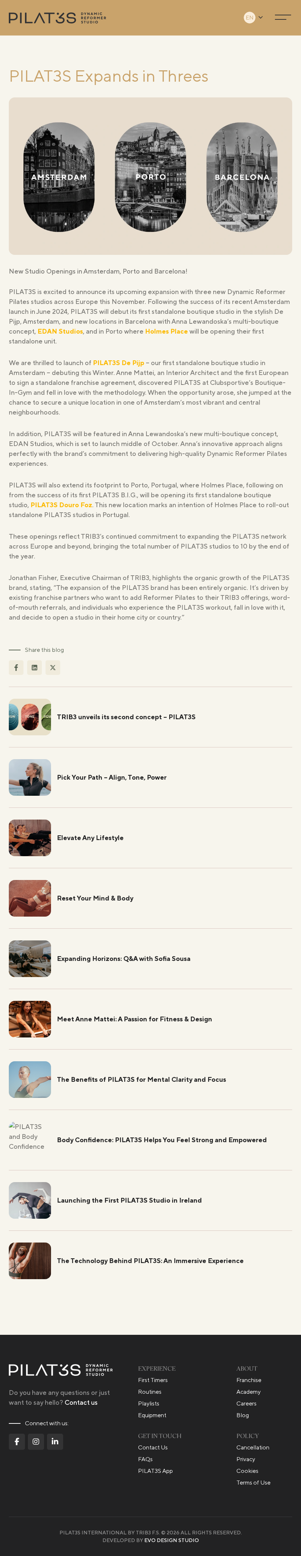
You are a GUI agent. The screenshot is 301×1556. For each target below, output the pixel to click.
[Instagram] (36, 1442)
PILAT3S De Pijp (118, 363)
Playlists (148, 1403)
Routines (150, 1391)
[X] (53, 667)
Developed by (150, 1540)
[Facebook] (16, 667)
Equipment (152, 1415)
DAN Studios (62, 331)
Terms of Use (253, 1482)
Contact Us (153, 1447)
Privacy (245, 1459)
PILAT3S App (155, 1470)
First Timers (153, 1380)
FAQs (145, 1459)
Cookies (247, 1470)
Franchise (248, 1380)
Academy (248, 1391)
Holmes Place (166, 331)
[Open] (283, 18)
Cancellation (252, 1447)
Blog (242, 1415)
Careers (246, 1403)
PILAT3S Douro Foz (61, 505)
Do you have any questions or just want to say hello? (59, 1397)
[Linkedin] (55, 1442)
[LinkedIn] (34, 667)
